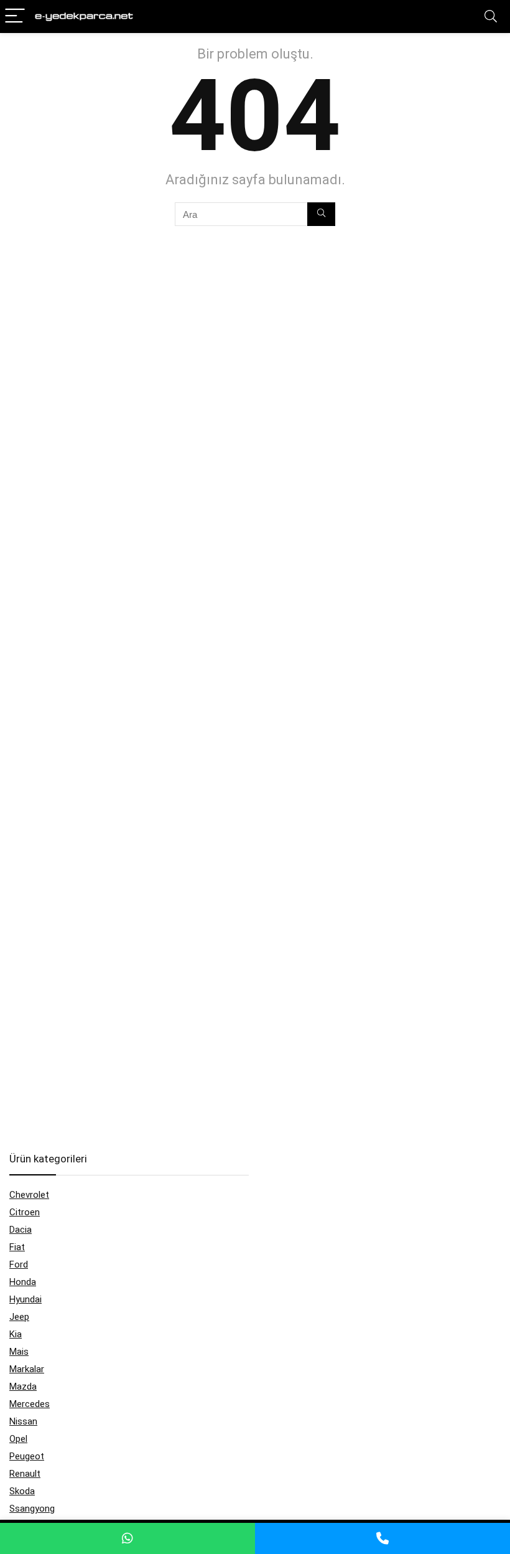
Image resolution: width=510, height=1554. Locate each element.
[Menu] (15, 16)
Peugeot (26, 1456)
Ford (18, 1264)
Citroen (24, 1212)
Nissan (23, 1421)
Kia (15, 1334)
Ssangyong (32, 1508)
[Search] (491, 16)
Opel (18, 1438)
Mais (19, 1351)
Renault (24, 1473)
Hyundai (25, 1299)
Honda (22, 1282)
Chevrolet (29, 1194)
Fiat (17, 1247)
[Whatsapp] (127, 1538)
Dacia (20, 1229)
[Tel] (382, 1538)
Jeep (19, 1316)
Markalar (26, 1369)
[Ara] (321, 214)
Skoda (22, 1491)
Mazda (23, 1386)
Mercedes (29, 1404)
